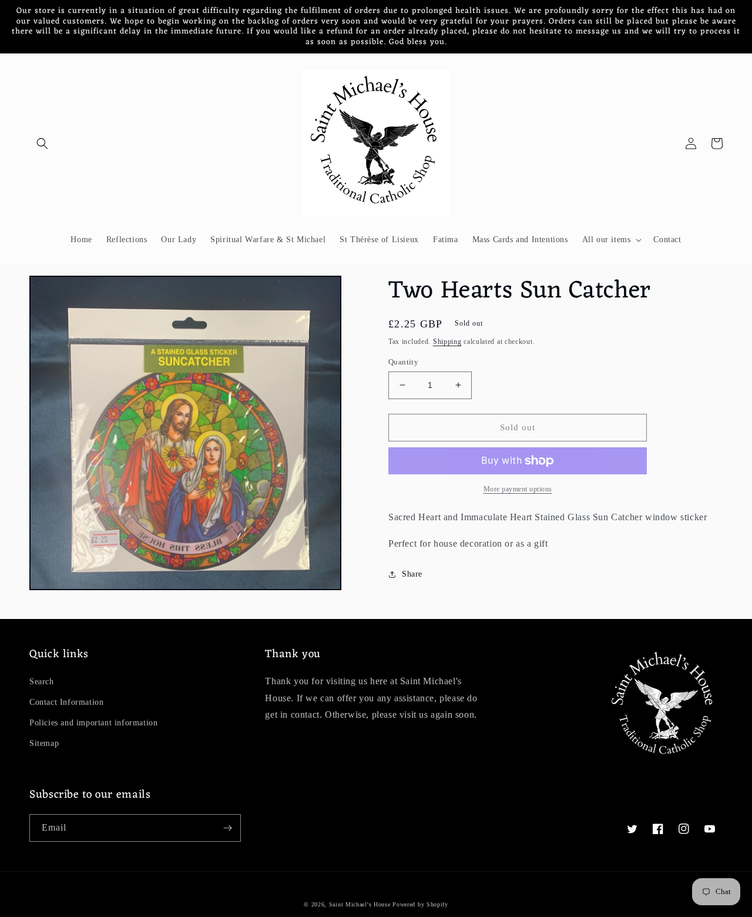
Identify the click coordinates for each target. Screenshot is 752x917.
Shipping (447, 341)
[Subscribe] (227, 828)
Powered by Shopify (420, 904)
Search (41, 681)
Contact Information (66, 702)
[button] (42, 143)
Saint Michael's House (360, 904)
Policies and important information (93, 722)
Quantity (403, 361)
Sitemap (44, 743)
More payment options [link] (518, 489)
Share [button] (412, 574)
